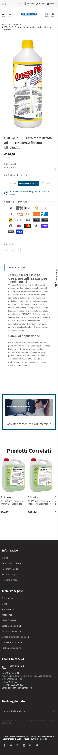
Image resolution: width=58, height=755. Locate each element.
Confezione (9, 175)
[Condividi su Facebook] (6, 250)
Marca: (7, 167)
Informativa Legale (11, 569)
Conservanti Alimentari (12, 642)
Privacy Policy (8, 574)
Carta (4, 604)
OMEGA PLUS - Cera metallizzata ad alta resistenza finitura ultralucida (26, 28)
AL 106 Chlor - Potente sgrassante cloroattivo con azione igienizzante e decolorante (15, 502)
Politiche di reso (9, 580)
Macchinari (7, 615)
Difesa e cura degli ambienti (15, 637)
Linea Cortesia (9, 620)
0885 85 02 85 (16, 666)
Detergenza (7, 598)
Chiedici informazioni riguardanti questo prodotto (29, 193)
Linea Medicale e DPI (12, 626)
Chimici (15, 24)
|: (4, 163)
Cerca (5, 558)
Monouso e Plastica (11, 631)
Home (4, 24)
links (4, 3)
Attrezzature (8, 609)
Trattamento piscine (11, 648)
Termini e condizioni (11, 563)
